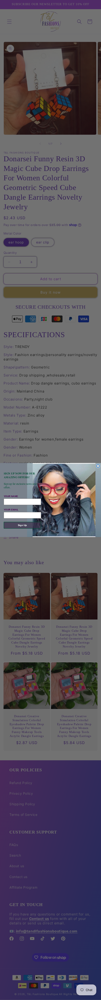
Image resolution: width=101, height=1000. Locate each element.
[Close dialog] (98, 466)
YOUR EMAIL (11, 509)
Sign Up (22, 525)
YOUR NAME (11, 496)
